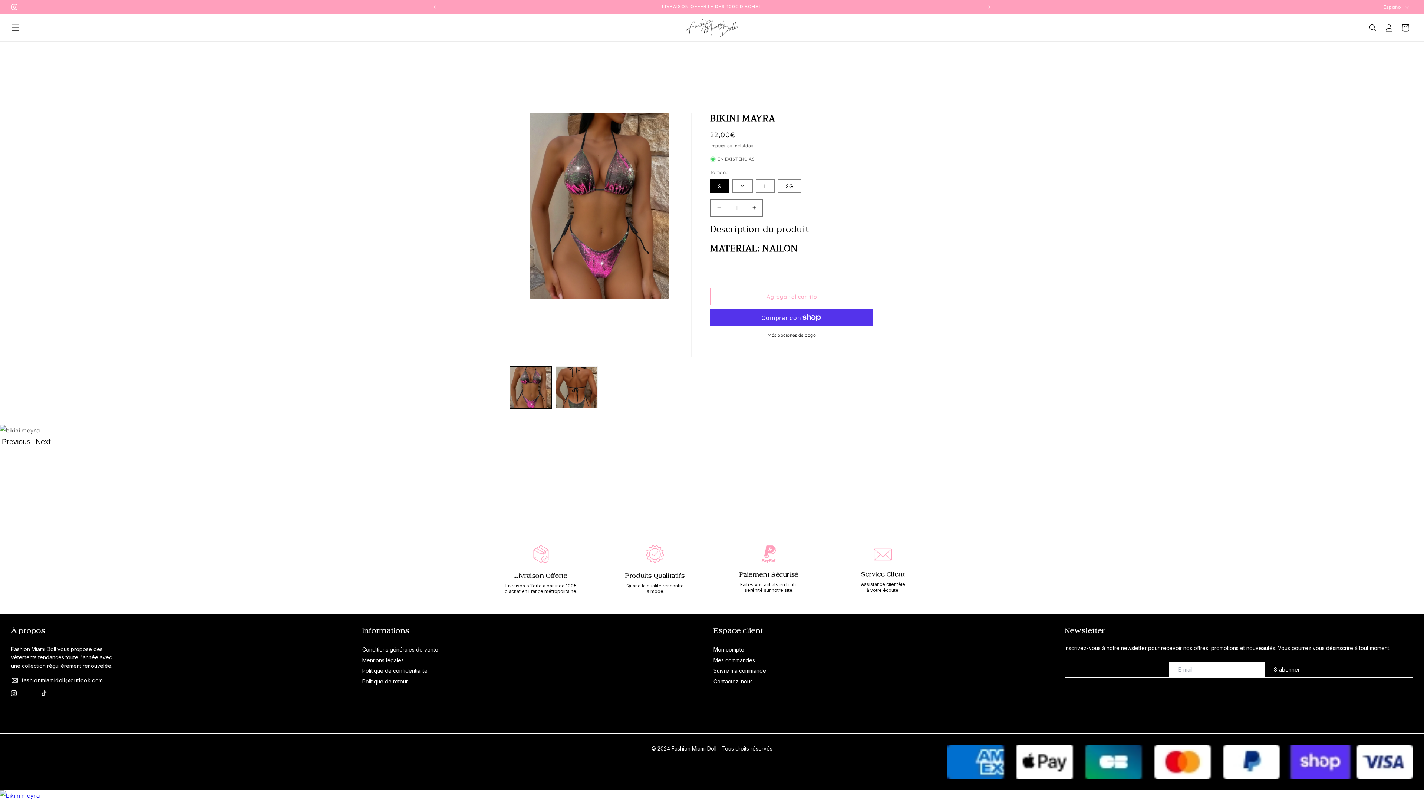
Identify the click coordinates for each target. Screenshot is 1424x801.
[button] (15, 28)
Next (43, 442)
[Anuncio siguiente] (989, 7)
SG (790, 186)
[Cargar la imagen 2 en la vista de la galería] (576, 387)
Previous (16, 442)
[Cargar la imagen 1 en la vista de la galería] (531, 387)
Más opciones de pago (792, 335)
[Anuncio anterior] (434, 7)
